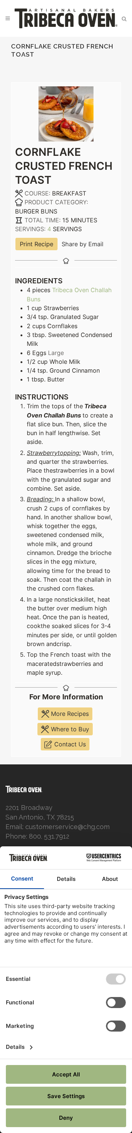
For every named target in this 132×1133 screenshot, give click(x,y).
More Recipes (69, 713)
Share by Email (82, 244)
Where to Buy (69, 729)
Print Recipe (36, 244)
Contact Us (69, 744)
